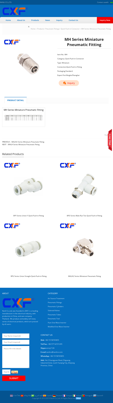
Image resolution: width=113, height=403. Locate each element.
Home (8, 20)
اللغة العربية (38, 395)
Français (69, 395)
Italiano (79, 395)
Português (89, 395)
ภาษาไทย (17, 395)
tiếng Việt (27, 395)
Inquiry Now (105, 20)
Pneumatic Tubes (54, 314)
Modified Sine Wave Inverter (58, 326)
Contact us (101, 2)
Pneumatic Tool (54, 318)
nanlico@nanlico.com (54, 352)
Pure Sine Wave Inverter (57, 322)
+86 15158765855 (57, 356)
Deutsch (59, 395)
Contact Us (73, 20)
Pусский (99, 395)
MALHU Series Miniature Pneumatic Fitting (28, 142)
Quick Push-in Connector (70, 29)
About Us (21, 20)
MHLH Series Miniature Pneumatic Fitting (24, 144)
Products (35, 20)
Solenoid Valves (54, 310)
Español (49, 395)
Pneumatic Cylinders (56, 306)
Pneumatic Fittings (52, 29)
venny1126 (50, 348)
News (47, 20)
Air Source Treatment (56, 298)
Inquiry (59, 20)
